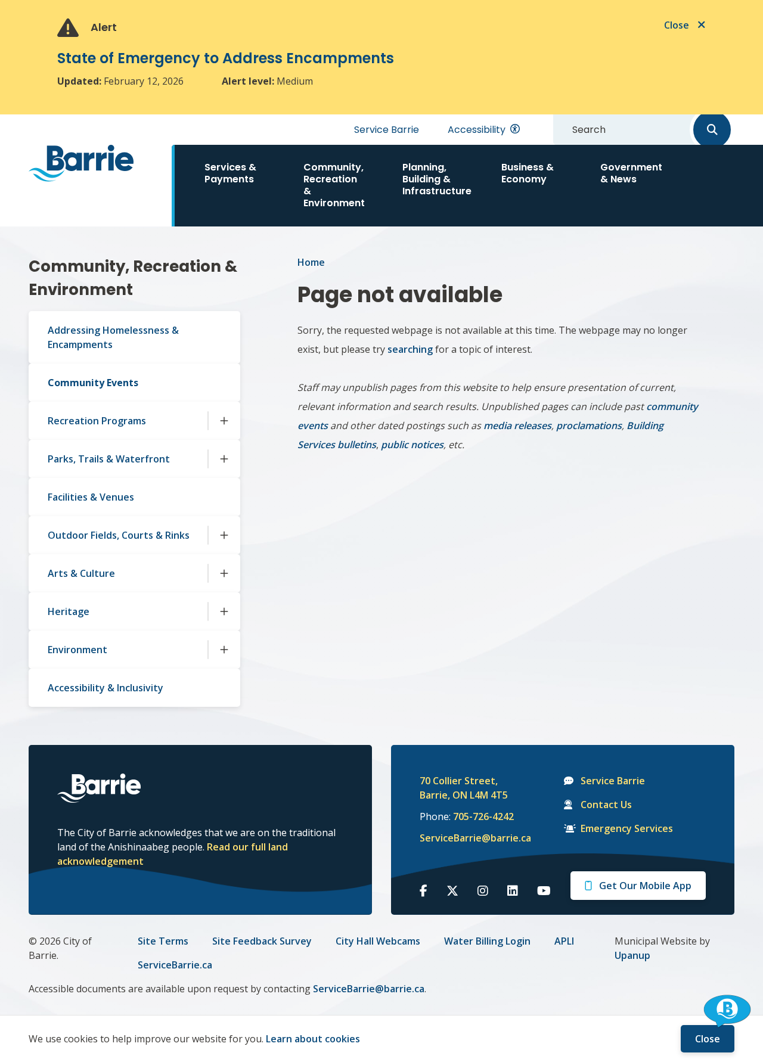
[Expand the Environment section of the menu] (224, 649)
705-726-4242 (483, 816)
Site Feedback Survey (262, 941)
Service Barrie (386, 129)
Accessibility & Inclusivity (105, 687)
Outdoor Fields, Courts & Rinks (119, 535)
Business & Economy (527, 173)
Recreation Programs (97, 420)
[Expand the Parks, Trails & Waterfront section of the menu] (224, 459)
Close (707, 1038)
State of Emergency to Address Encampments (225, 58)
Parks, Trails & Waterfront (109, 458)
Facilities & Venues (91, 497)
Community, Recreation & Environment (334, 185)
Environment (77, 649)
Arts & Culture (81, 573)
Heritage (68, 611)
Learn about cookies (313, 1038)
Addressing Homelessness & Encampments (113, 337)
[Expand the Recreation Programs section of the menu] (224, 421)
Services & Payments (230, 173)
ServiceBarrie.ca (175, 964)
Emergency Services (627, 828)
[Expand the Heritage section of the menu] (224, 611)
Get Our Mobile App (645, 885)
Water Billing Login (487, 941)
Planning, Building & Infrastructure (437, 179)
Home (311, 262)
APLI (564, 941)
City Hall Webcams (378, 941)
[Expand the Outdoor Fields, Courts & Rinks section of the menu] (224, 535)
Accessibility (476, 129)
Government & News (631, 173)
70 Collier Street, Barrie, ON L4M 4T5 (464, 788)
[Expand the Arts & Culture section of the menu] (224, 573)
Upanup (632, 955)
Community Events (93, 382)
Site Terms (163, 941)
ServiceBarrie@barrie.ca (467, 837)
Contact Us (606, 804)
